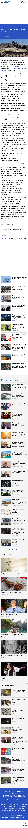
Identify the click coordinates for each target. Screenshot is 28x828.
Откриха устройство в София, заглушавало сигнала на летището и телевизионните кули (19, 770)
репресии (13, 133)
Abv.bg (3, 804)
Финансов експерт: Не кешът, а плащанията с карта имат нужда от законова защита (19, 346)
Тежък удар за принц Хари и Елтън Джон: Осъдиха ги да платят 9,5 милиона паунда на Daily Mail (19, 530)
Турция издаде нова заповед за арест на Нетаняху (18, 541)
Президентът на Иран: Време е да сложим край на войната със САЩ (19, 336)
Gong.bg (16, 804)
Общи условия (20, 815)
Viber (5, 238)
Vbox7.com (9, 804)
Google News (23, 238)
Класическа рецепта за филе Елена (11, 592)
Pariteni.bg (10, 810)
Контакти (25, 817)
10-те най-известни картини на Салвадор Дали (13, 656)
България (14, 398)
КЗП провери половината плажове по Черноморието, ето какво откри (19, 501)
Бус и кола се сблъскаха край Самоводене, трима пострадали (19, 395)
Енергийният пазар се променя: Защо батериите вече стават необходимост (19, 317)
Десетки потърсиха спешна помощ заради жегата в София (19, 434)
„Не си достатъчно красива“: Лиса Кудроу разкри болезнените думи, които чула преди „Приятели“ (19, 739)
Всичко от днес (14, 549)
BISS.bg (6, 808)
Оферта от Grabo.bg (16, 406)
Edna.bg (17, 810)
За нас (5, 815)
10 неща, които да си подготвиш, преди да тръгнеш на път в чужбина (13, 635)
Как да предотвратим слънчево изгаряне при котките (19, 701)
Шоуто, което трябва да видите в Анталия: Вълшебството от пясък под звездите (19, 454)
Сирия (3, 224)
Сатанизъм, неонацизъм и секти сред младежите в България (18, 415)
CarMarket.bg (22, 806)
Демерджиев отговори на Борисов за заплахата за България (19, 472)
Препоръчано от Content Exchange (19, 683)
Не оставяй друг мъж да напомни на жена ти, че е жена (19, 729)
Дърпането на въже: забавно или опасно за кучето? (19, 691)
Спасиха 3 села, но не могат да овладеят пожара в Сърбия (18, 355)
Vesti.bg (7, 2)
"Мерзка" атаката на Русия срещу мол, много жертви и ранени (19, 288)
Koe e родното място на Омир (19, 719)
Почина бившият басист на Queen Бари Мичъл (18, 482)
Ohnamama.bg (13, 808)
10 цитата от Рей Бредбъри (9, 614)
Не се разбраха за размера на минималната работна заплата (19, 425)
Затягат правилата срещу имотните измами (18, 511)
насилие (18, 224)
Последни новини (10, 380)
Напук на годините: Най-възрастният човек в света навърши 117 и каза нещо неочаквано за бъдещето (19, 366)
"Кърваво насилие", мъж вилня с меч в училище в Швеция (18, 491)
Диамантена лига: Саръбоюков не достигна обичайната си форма (18, 760)
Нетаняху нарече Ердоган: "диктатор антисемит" (18, 297)
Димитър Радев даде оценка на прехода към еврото (19, 463)
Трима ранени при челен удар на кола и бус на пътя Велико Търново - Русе (18, 779)
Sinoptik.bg (21, 808)
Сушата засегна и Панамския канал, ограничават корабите (19, 386)
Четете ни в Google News (15, 799)
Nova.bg (5, 806)
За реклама (12, 815)
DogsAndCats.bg (13, 806)
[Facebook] (14, 819)
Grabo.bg (3, 810)
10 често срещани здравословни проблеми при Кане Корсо (18, 326)
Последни (16, 2)
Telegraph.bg (24, 810)
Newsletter (13, 238)
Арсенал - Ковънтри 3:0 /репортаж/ (19, 749)
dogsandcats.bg (15, 330)
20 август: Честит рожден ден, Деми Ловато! (12, 677)
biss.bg (13, 320)
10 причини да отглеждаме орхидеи (12, 573)
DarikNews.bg (23, 804)
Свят (13, 389)
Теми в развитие (5, 26)
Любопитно (14, 457)
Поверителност (4, 817)
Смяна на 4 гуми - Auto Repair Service (19, 404)
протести (10, 224)
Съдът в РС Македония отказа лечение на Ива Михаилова (19, 520)
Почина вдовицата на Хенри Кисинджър (18, 306)
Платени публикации (15, 817)
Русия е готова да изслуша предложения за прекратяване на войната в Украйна (19, 444)
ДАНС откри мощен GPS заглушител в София (19, 277)
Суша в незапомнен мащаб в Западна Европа (18, 710)
